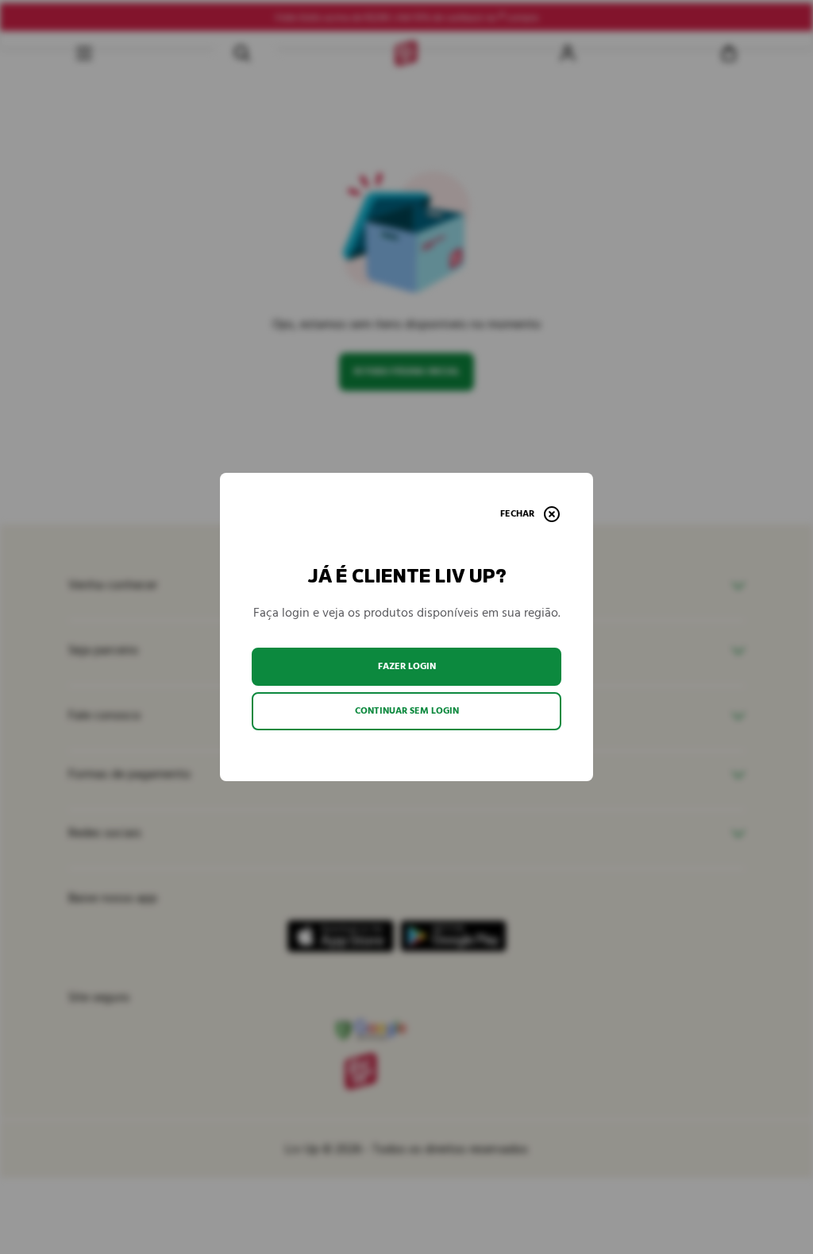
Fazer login (407, 666)
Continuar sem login (407, 711)
